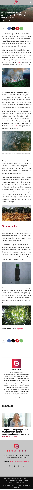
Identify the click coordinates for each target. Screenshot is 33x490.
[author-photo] (16, 367)
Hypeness (20, 329)
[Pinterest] (17, 28)
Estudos (11, 482)
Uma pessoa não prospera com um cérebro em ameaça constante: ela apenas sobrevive (15, 432)
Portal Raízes (6, 20)
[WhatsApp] (21, 28)
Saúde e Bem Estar (23, 480)
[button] (3, 2)
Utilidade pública (19, 482)
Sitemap (25, 478)
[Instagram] (16, 398)
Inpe (19, 62)
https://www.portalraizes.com (16, 372)
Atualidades (4, 10)
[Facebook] (9, 28)
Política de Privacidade (10, 478)
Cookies (19, 478)
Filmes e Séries (13, 480)
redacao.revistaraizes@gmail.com (19, 461)
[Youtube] (20, 398)
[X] (13, 28)
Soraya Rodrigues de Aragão (9, 436)
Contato (6, 480)
